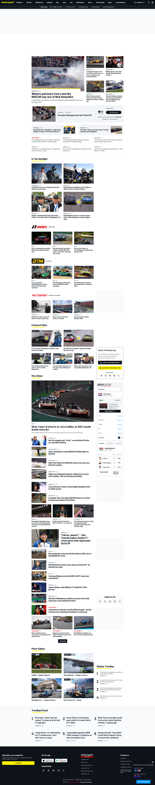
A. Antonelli (105, 467)
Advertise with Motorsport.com (129, 761)
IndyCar (49, 2)
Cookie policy (78, 779)
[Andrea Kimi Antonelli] (99, 467)
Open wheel (80, 2)
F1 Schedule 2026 (70, 7)
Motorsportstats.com (87, 771)
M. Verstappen (106, 463)
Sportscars (100, 2)
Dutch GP (107, 394)
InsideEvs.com (85, 759)
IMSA (64, 2)
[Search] (149, 2)
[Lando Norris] (99, 458)
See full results (116, 472)
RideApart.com (85, 774)
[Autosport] (39, 295)
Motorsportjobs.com (86, 765)
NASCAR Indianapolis (108, 7)
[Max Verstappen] (99, 462)
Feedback (123, 758)
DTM (71, 2)
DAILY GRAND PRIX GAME (56, 7)
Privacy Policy (87, 779)
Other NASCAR (120, 2)
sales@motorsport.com (127, 767)
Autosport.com (85, 768)
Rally (90, 2)
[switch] (119, 438)
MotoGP (29, 2)
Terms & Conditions (68, 779)
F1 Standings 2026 (83, 7)
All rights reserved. (86, 782)
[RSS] (118, 375)
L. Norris (104, 458)
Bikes (110, 2)
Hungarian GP (109, 448)
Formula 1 (19, 2)
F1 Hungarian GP (95, 7)
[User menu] (152, 2)
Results (120, 415)
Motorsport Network (74, 782)
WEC (57, 2)
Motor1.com (84, 762)
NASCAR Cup (39, 2)
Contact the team (125, 764)
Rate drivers (104, 472)
